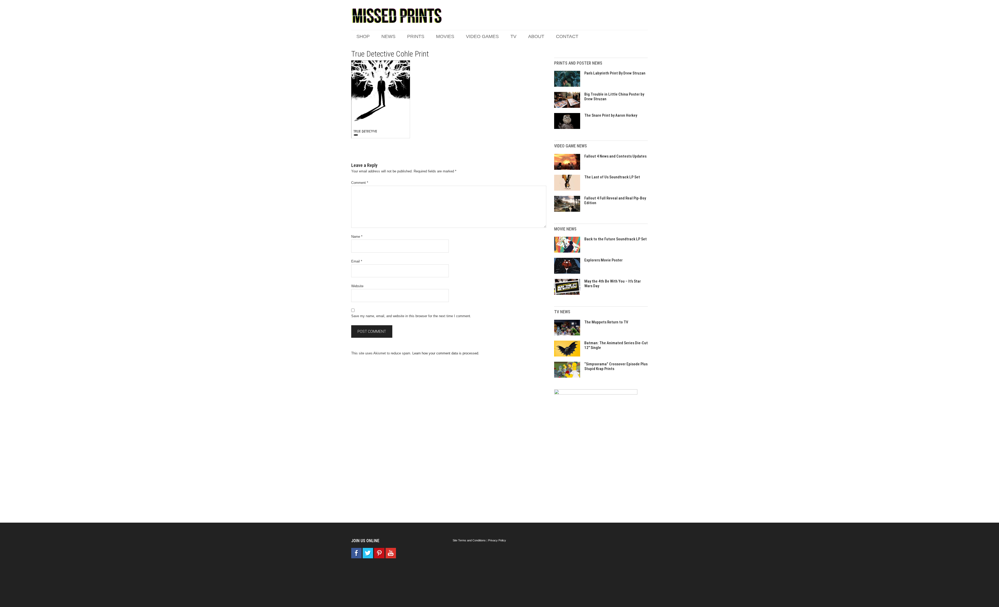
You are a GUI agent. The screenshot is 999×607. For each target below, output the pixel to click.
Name (356, 237)
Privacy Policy (497, 540)
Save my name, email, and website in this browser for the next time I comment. (411, 316)
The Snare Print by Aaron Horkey (610, 115)
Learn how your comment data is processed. (445, 353)
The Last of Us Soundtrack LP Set (612, 177)
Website (357, 286)
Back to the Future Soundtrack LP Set (615, 239)
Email (356, 261)
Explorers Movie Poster (603, 260)
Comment (359, 183)
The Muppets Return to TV (606, 322)
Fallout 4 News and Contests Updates (615, 156)
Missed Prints (396, 15)
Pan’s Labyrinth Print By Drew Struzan (614, 73)
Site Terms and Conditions (469, 540)
